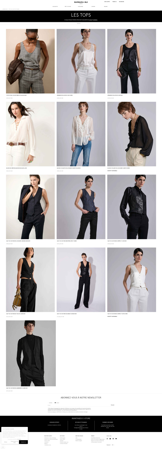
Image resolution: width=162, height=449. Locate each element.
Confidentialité (78, 439)
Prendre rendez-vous (64, 442)
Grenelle (61, 440)
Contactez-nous (47, 444)
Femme (57, 402)
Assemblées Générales (95, 437)
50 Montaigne (62, 437)
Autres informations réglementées (97, 439)
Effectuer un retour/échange (50, 437)
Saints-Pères (62, 439)
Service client (47, 440)
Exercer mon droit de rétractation (51, 439)
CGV (76, 437)
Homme (50, 402)
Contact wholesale (63, 443)
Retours (46, 443)
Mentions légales (79, 440)
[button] (55, 6)
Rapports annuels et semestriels (97, 440)
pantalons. (95, 20)
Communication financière (96, 442)
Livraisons (46, 442)
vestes (90, 20)
